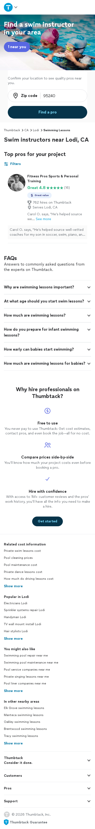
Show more (13, 586)
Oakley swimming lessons (22, 722)
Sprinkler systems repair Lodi (24, 610)
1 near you (17, 46)
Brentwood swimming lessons (25, 729)
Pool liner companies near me (25, 683)
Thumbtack (12, 130)
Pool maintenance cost (20, 565)
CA (26, 130)
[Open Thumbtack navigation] (11, 7)
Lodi (36, 130)
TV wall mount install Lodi (22, 624)
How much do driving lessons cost (29, 578)
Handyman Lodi (15, 617)
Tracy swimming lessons (21, 736)
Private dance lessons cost (23, 572)
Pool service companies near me (27, 669)
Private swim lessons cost (22, 551)
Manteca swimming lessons (23, 715)
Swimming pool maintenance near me (31, 662)
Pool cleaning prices (18, 558)
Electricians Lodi (15, 603)
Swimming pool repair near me (26, 655)
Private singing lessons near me (26, 676)
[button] (47, 287)
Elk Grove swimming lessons (24, 708)
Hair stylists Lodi (16, 631)
